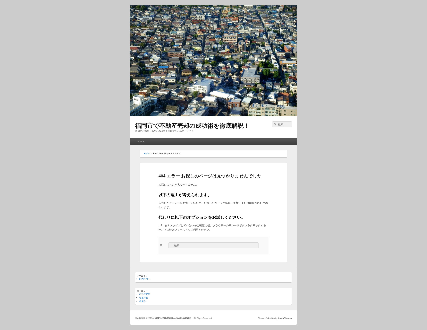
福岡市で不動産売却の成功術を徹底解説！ (192, 125)
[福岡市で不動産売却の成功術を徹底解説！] (213, 115)
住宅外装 (143, 297)
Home (147, 153)
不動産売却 (144, 294)
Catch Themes (285, 318)
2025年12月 (145, 278)
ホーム (141, 141)
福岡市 (142, 301)
